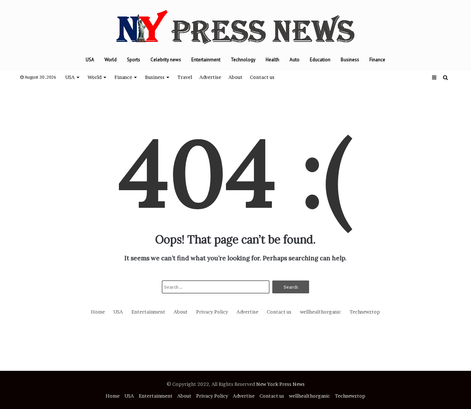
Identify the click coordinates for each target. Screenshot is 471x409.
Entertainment (205, 60)
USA (90, 60)
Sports (133, 60)
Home (98, 312)
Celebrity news (165, 60)
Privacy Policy (212, 312)
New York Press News (280, 384)
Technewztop (365, 312)
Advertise (210, 77)
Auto (295, 60)
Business (350, 60)
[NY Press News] (235, 24)
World (111, 60)
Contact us (262, 77)
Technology (243, 60)
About (235, 77)
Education (320, 60)
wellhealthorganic (320, 312)
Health (272, 60)
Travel (184, 77)
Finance (377, 60)
